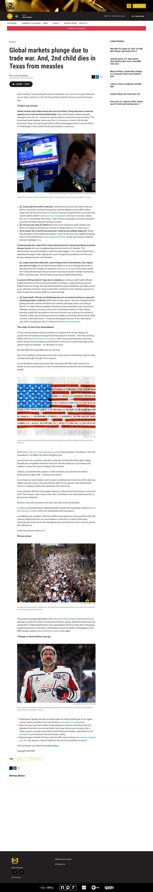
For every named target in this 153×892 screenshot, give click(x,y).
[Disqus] (76, 821)
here (39, 240)
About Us (83, 23)
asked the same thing (66, 268)
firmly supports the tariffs (54, 237)
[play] (10, 16)
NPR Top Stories (35, 759)
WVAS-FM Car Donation (63, 859)
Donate (140, 6)
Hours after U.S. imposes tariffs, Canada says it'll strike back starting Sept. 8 (126, 102)
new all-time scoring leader (73, 722)
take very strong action (70, 321)
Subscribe (69, 94)
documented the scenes (48, 631)
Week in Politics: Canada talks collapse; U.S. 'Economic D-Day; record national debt (126, 73)
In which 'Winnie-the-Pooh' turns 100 (125, 94)
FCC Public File (60, 864)
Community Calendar (31, 23)
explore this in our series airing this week (40, 452)
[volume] (16, 16)
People (56, 23)
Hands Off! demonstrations (65, 619)
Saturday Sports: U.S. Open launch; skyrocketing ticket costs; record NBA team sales (125, 61)
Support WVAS (70, 23)
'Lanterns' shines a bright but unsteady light (125, 85)
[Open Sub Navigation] (18, 23)
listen (35, 97)
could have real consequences (53, 216)
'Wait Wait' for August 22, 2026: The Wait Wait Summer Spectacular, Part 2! (126, 50)
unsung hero (25, 734)
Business (12, 42)
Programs (12, 23)
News (45, 23)
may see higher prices (79, 228)
